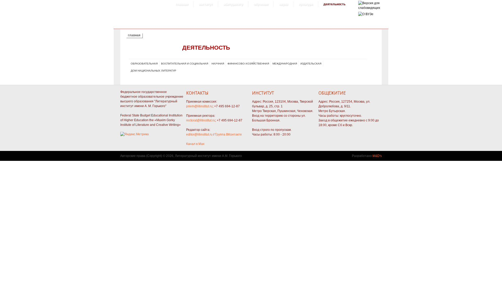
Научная (218, 63)
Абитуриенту (233, 4)
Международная (284, 63)
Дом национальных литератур (153, 70)
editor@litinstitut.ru (199, 134)
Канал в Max (195, 144)
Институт (206, 4)
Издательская (310, 63)
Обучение (261, 4)
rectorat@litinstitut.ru (200, 120)
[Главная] (369, 8)
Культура (306, 4)
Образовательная (144, 63)
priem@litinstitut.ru (199, 106)
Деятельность (334, 4)
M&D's (377, 156)
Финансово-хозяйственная (248, 63)
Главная (181, 4)
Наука (283, 4)
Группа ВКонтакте (228, 134)
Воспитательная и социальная (184, 63)
